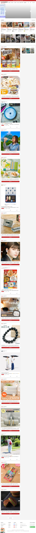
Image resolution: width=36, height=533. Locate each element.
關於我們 (2, 522)
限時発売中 (10, 98)
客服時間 (21, 522)
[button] (8, 177)
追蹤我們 (15, 522)
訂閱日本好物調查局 (32, 522)
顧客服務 (9, 522)
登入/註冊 (33, 2)
